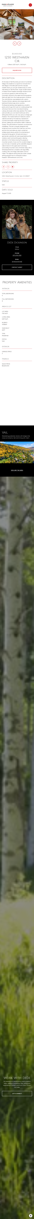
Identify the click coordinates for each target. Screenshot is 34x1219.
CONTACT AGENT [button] (17, 267)
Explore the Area (17, 470)
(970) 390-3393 (17, 255)
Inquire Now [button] (17, 70)
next (19, 43)
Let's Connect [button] (17, 1093)
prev (15, 43)
